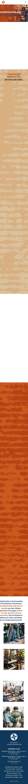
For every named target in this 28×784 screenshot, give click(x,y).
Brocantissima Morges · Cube (14, 777)
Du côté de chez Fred (14, 761)
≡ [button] (25, 2)
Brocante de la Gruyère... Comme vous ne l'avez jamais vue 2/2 (14, 460)
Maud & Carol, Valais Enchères (14, 395)
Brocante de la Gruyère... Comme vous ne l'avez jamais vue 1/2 (14, 528)
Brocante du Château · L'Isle (14, 775)
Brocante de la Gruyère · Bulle (14, 767)
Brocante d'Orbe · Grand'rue (14, 769)
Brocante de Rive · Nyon (14, 773)
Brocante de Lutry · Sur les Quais (14, 771)
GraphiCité (16, 781)
